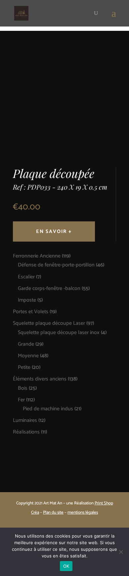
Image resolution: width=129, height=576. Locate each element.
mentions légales (82, 512)
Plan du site (53, 512)
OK (66, 566)
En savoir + (54, 231)
